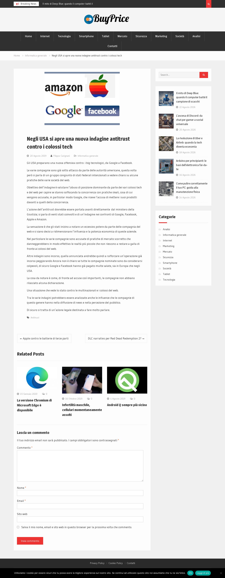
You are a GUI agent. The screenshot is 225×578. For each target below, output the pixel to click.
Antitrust (35, 317)
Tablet (105, 36)
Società (179, 36)
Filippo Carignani (62, 155)
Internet (45, 36)
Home (28, 36)
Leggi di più (203, 573)
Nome (21, 487)
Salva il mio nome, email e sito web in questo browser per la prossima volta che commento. (76, 527)
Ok (190, 573)
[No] (221, 573)
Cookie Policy (116, 563)
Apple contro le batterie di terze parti (46, 338)
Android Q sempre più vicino (127, 405)
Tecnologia (64, 36)
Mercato (122, 36)
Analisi (196, 36)
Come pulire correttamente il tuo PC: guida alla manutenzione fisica (191, 187)
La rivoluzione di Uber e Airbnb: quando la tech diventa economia (189, 142)
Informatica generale (88, 155)
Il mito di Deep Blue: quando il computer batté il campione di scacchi (191, 97)
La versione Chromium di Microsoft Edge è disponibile (34, 405)
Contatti (112, 46)
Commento (24, 447)
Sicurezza (141, 36)
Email (21, 500)
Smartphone (86, 36)
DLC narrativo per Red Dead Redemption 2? (114, 338)
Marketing (161, 36)
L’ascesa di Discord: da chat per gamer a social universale (189, 120)
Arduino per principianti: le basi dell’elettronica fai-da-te (191, 165)
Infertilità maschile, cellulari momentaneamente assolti (82, 410)
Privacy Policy (97, 563)
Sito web (22, 514)
